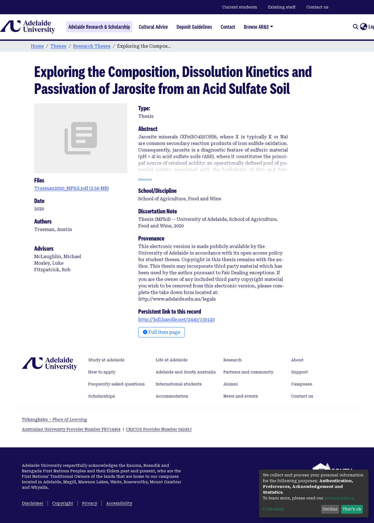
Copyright (62, 503)
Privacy (89, 503)
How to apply (101, 372)
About (297, 360)
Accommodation (172, 396)
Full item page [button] (163, 332)
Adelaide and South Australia (186, 372)
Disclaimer (32, 503)
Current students (239, 7)
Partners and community (248, 372)
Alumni (230, 384)
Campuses (301, 384)
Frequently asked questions (116, 384)
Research (232, 360)
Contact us (317, 7)
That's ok (352, 509)
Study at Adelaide (106, 360)
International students (179, 384)
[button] (363, 27)
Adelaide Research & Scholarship (99, 27)
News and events (240, 396)
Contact (228, 27)
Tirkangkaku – (54, 419)
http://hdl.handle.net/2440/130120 (176, 319)
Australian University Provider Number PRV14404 (71, 429)
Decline (330, 509)
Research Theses (92, 46)
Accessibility (119, 503)
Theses (58, 46)
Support (299, 372)
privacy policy (338, 498)
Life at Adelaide (172, 360)
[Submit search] (355, 27)
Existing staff (281, 7)
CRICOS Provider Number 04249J (159, 429)
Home (37, 46)
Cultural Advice (153, 27)
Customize (273, 509)
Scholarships (101, 396)
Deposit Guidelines (194, 27)
